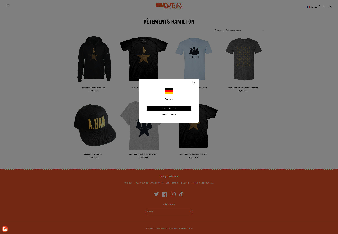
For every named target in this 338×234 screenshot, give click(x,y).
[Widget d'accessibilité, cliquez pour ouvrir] (5, 229)
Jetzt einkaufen (169, 108)
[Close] (194, 83)
